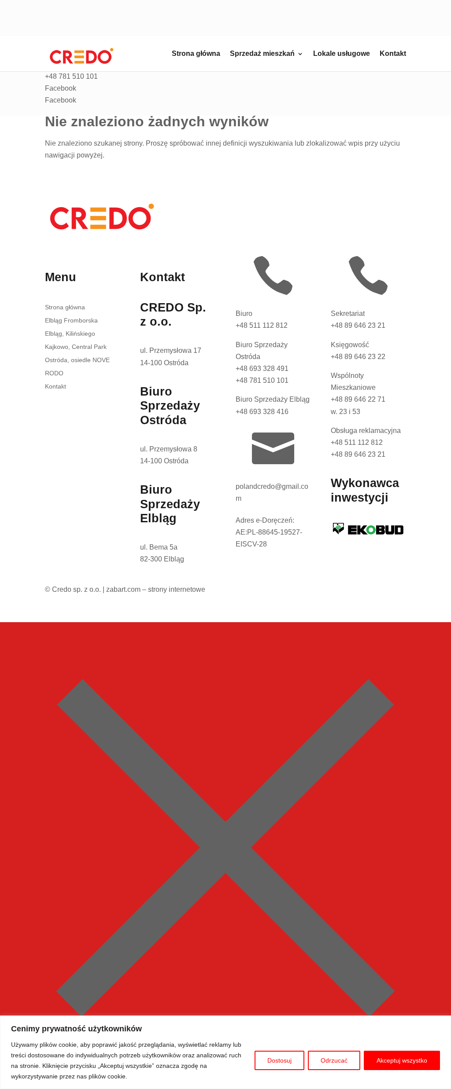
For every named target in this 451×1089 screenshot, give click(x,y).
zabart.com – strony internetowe (155, 589)
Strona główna (196, 54)
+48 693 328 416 (262, 411)
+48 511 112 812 (262, 325)
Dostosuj (279, 1060)
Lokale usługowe (341, 54)
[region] (225, 1052)
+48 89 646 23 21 (358, 325)
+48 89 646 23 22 (358, 356)
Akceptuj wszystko (402, 1060)
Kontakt (393, 54)
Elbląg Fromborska (71, 320)
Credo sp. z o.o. (76, 589)
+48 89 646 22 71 (358, 399)
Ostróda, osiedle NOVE (77, 360)
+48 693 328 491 (262, 368)
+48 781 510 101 (262, 380)
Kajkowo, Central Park (76, 347)
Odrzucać (334, 1060)
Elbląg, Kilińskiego (70, 333)
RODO (54, 373)
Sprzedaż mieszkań (262, 54)
